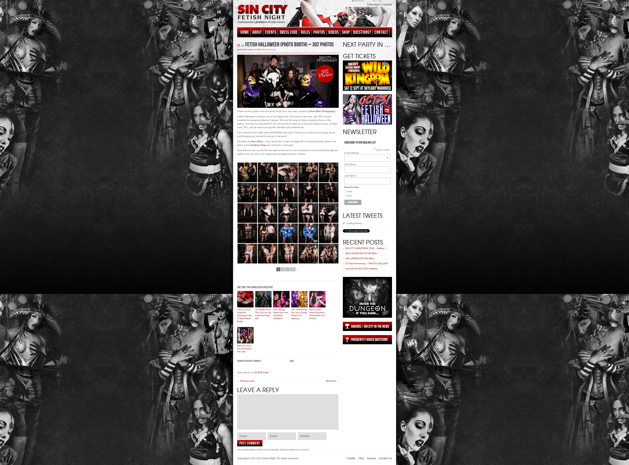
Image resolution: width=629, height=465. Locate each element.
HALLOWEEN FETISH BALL (360, 258)
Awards (371, 458)
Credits (351, 458)
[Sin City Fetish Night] (262, 17)
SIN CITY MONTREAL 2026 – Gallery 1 (365, 248)
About (257, 32)
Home (244, 32)
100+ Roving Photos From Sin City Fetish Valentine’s (280, 314)
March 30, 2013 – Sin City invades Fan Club (245, 349)
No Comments (269, 49)
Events (270, 32)
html (350, 191)
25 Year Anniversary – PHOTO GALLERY (366, 263)
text (350, 195)
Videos (333, 32)
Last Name (350, 175)
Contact (381, 32)
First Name (350, 164)
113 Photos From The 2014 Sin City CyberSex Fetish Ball (263, 314)
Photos (319, 32)
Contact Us (385, 458)
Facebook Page (258, 145)
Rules (305, 32)
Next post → (332, 380)
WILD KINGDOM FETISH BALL (361, 253)
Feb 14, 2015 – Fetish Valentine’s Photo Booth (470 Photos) (317, 314)
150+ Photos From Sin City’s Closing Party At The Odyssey (299, 314)
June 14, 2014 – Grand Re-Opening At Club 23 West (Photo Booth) (244, 316)
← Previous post (245, 380)
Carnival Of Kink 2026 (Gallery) (361, 268)
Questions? (362, 32)
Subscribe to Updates (379, 4)
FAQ (361, 458)
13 (293, 269)
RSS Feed (263, 372)
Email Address (366, 153)
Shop (346, 32)
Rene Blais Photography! (322, 111)
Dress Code (289, 32)
